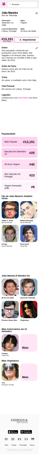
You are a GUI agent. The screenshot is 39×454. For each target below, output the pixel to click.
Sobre (6, 445)
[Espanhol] (12, 439)
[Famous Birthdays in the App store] (13, 432)
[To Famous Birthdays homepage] (4, 4)
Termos (32, 445)
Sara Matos (23, 98)
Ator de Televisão (9, 15)
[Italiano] (26, 439)
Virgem (23, 23)
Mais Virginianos (10, 361)
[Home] (19, 421)
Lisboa (5, 31)
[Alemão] (32, 439)
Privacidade (23, 445)
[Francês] (19, 439)
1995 (4, 25)
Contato (13, 445)
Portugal (12, 31)
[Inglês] (6, 439)
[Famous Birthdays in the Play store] (26, 432)
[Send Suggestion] (36, 48)
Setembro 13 (7, 23)
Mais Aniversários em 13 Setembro (14, 330)
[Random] (36, 13)
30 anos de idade (28, 31)
